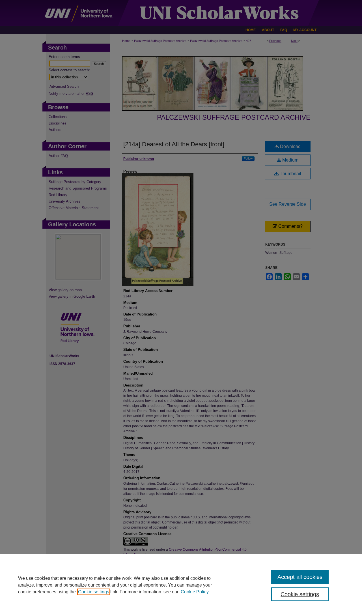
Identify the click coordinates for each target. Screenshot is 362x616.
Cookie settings (93, 591)
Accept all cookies (299, 577)
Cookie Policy (195, 591)
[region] (181, 585)
